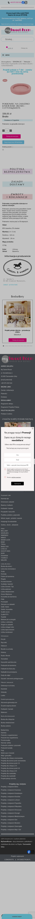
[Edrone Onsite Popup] (17, 459)
